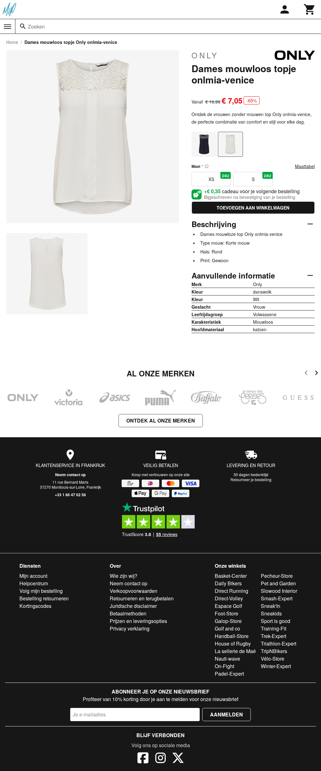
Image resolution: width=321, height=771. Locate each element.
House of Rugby (233, 643)
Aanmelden (226, 714)
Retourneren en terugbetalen (142, 598)
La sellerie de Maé (235, 651)
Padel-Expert (229, 673)
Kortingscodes (35, 605)
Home (12, 42)
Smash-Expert (276, 598)
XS (218, 177)
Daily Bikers (228, 583)
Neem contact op (70, 474)
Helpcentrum (33, 583)
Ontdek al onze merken (160, 420)
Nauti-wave (227, 658)
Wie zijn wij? (123, 575)
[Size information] (206, 166)
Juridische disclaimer (133, 605)
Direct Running (231, 590)
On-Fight (224, 666)
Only (205, 55)
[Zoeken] (23, 26)
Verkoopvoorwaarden (133, 590)
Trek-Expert (273, 636)
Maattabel (305, 166)
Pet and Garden (278, 583)
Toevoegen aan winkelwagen (253, 208)
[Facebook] (143, 759)
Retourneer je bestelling (250, 479)
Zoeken (36, 26)
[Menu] (7, 26)
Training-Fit (273, 628)
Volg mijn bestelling (41, 590)
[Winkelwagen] (309, 9)
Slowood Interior (279, 590)
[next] (316, 373)
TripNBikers (274, 651)
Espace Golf (228, 605)
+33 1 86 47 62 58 (70, 494)
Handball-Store (232, 636)
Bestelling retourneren (44, 598)
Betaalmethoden (128, 613)
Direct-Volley (229, 598)
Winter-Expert (276, 666)
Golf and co (227, 628)
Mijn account (33, 575)
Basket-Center (231, 575)
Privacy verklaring (130, 628)
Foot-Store (226, 613)
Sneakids (271, 613)
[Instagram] (160, 759)
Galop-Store (228, 621)
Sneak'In (270, 605)
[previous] (306, 373)
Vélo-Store (272, 658)
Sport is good (275, 621)
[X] (178, 759)
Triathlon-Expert (278, 643)
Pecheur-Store (277, 575)
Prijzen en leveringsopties (138, 621)
